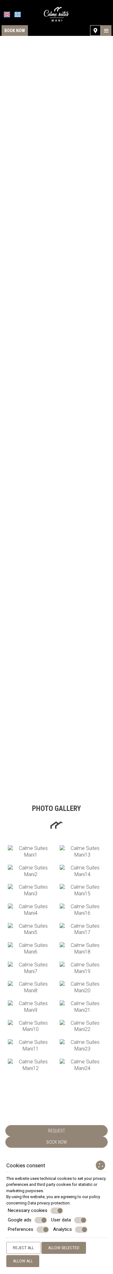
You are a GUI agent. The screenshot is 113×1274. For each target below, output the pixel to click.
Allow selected (63, 1248)
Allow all (23, 1261)
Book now (14, 30)
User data (61, 1220)
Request (56, 1130)
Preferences (20, 1229)
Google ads (19, 1220)
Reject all (23, 1248)
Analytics (62, 1229)
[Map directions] (95, 30)
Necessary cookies (27, 1210)
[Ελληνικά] (17, 14)
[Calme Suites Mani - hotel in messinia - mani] (57, 14)
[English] (7, 14)
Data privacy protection (49, 1203)
